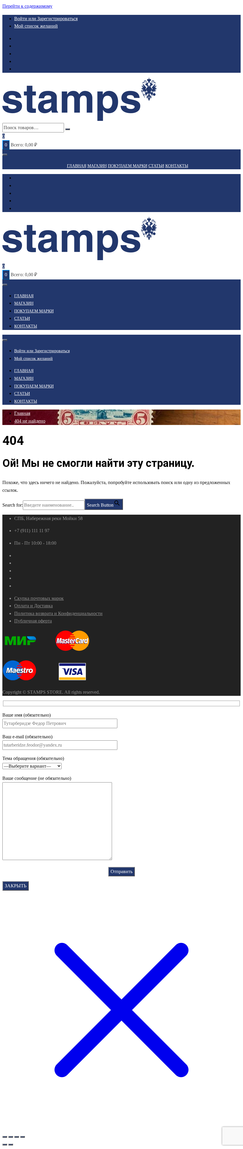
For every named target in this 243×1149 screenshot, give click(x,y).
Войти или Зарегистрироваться (46, 18)
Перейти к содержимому (27, 6)
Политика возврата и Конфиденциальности (58, 613)
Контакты (176, 166)
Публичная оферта (33, 620)
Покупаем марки (127, 166)
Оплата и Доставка (33, 605)
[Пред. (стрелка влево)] (4, 1144)
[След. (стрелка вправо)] (10, 1144)
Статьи (156, 166)
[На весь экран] (10, 1137)
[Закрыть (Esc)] (22, 1137)
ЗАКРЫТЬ (15, 885)
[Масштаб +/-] (4, 1137)
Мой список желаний (36, 26)
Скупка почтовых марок (39, 598)
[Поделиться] (16, 1137)
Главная (76, 166)
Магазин (97, 166)
